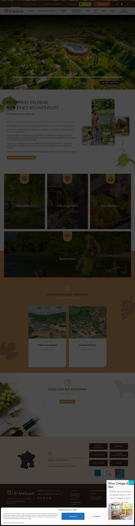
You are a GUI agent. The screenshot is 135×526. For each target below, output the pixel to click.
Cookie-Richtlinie (7, 523)
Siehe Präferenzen (120, 516)
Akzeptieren (73, 516)
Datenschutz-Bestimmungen (17, 523)
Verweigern (96, 516)
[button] (131, 510)
